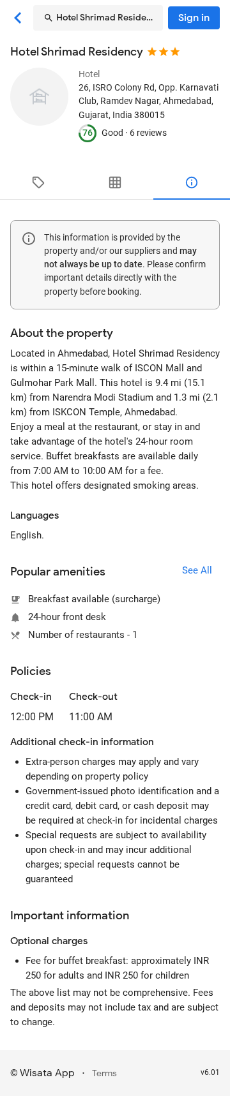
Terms (104, 1073)
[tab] (38, 182)
